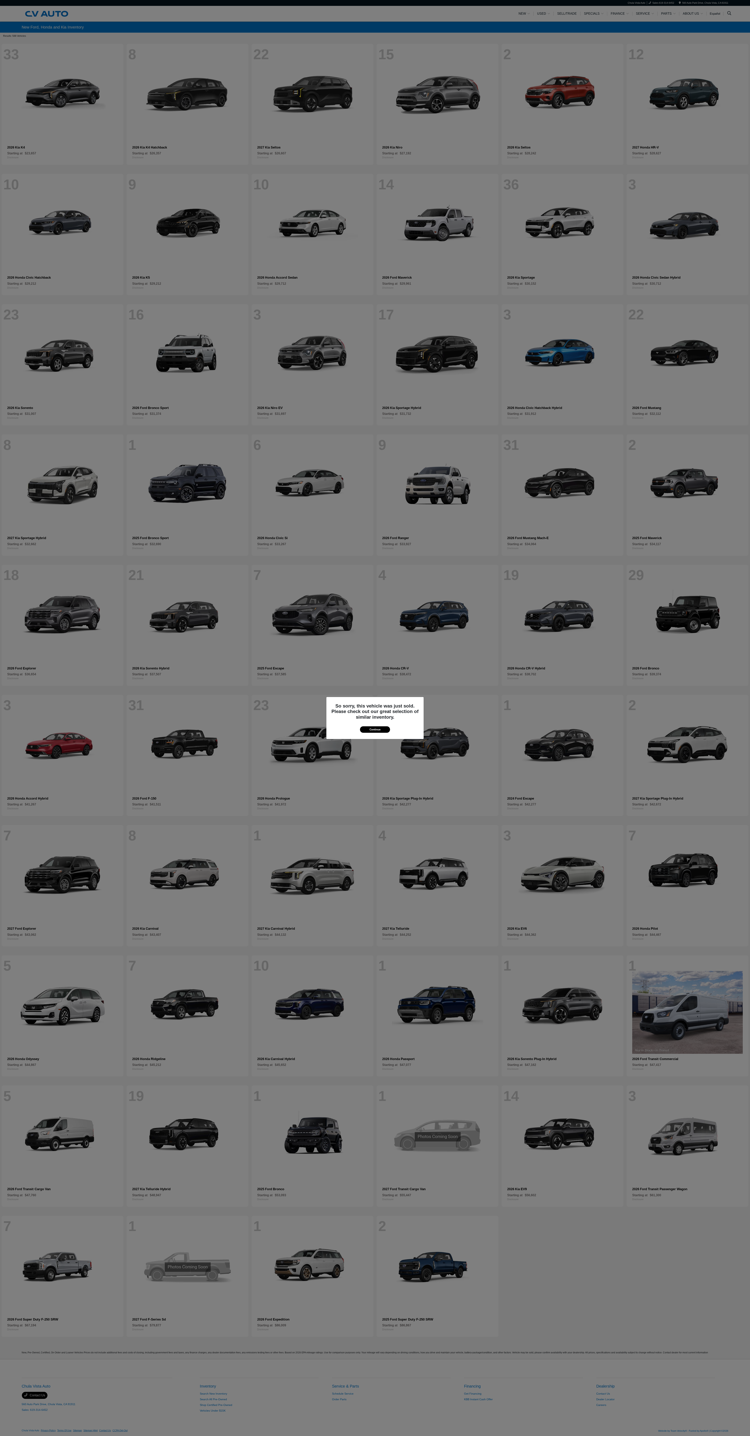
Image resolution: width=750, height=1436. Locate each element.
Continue (375, 729)
